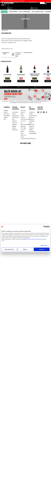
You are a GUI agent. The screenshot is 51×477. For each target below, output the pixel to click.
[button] (25, 5)
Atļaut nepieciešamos (9, 249)
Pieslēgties (36, 7)
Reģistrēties (36, 9)
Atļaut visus (41, 249)
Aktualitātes (7, 115)
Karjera (6, 117)
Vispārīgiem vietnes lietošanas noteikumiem (31, 239)
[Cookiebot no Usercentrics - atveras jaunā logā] (44, 227)
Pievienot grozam (7, 81)
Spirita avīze (11, 8)
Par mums (6, 114)
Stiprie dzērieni (13, 11)
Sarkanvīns (4, 30)
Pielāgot (25, 249)
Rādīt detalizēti (44, 245)
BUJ (5, 119)
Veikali (5, 112)
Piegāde (6, 110)
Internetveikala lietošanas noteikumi (33, 117)
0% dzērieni (4, 11)
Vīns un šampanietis (24, 11)
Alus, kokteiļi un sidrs (38, 11)
